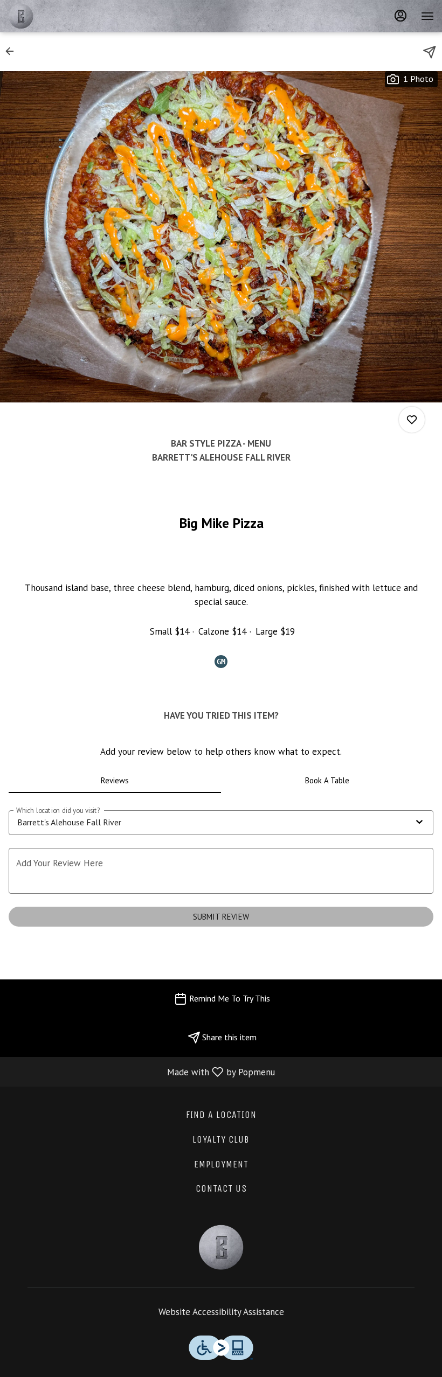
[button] (13, 51)
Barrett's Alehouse (221, 1247)
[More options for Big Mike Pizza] (412, 420)
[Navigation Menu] (427, 16)
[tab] (115, 780)
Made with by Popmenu (141, 1071)
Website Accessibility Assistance (221, 1312)
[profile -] (400, 15)
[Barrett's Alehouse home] (56, 16)
